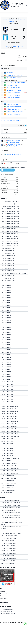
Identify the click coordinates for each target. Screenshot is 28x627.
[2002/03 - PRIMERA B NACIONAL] (14, 421)
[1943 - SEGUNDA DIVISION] (14, 268)
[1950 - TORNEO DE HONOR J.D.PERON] (14, 533)
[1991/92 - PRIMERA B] (14, 394)
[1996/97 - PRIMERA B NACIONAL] (14, 406)
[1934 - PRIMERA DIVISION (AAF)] (14, 246)
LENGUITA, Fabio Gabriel (14, 90)
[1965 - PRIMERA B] (14, 325)
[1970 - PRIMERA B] (14, 337)
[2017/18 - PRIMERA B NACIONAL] (14, 468)
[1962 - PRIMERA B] (14, 317)
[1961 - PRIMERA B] (14, 315)
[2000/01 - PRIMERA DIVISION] (14, 416)
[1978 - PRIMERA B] (14, 357)
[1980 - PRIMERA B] (14, 362)
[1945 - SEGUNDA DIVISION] (14, 275)
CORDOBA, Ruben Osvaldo (14, 78)
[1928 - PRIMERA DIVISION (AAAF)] (14, 231)
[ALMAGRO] (14, 29)
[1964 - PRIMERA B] (14, 322)
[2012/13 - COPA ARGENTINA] (14, 546)
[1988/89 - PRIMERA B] (14, 387)
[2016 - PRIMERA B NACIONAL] (14, 463)
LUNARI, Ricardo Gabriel (14, 92)
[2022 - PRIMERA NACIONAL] (14, 480)
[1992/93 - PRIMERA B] (14, 396)
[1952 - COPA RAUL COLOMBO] (14, 536)
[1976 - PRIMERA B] (14, 352)
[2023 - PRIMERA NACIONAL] (14, 483)
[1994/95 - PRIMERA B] (14, 401)
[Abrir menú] (26, 5)
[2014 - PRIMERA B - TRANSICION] (14, 458)
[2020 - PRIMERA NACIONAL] (14, 475)
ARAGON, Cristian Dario (13, 87)
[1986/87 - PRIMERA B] (14, 382)
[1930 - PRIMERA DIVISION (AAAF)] (14, 236)
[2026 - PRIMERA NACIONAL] (14, 490)
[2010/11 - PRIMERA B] (14, 443)
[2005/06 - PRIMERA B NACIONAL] (14, 429)
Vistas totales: (7, 613)
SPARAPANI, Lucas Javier (13, 95)
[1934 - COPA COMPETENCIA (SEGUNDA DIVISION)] (14, 523)
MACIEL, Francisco (11, 85)
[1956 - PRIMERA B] (14, 303)
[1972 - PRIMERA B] (14, 342)
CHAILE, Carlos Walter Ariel (14, 75)
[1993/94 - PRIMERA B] (14, 399)
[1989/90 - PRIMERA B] (14, 389)
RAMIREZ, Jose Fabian (13, 104)
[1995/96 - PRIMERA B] (14, 404)
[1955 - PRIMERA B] (14, 300)
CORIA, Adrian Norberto (13, 97)
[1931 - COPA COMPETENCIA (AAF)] (14, 520)
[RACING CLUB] (14, 37)
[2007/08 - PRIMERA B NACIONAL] (14, 434)
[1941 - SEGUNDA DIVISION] (14, 263)
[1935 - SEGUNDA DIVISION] (14, 248)
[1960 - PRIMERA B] (14, 313)
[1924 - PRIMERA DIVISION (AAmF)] (14, 221)
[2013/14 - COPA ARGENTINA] (14, 548)
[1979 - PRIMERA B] (14, 359)
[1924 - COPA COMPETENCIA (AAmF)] (14, 512)
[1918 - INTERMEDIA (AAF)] (14, 204)
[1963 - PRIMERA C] (14, 320)
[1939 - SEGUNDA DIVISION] (14, 258)
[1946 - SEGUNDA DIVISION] (14, 278)
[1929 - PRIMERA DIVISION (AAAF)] (14, 233)
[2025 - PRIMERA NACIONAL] (14, 488)
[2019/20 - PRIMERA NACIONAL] (14, 473)
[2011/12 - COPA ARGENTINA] (14, 543)
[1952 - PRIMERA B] (14, 293)
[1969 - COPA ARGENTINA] (14, 541)
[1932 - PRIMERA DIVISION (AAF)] (14, 241)
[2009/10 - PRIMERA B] (14, 438)
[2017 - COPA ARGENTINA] (14, 556)
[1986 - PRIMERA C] (14, 379)
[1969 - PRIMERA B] (14, 335)
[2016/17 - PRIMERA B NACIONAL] (14, 466)
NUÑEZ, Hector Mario (12, 109)
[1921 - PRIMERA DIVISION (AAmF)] (14, 214)
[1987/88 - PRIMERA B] (14, 384)
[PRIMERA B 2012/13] (14, 493)
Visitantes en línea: (8, 609)
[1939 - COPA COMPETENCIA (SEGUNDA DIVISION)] (14, 528)
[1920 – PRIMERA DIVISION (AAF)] (14, 211)
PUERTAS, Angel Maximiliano (14, 111)
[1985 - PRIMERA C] (14, 377)
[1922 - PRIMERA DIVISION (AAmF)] (14, 216)
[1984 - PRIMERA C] (14, 374)
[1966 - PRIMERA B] (14, 327)
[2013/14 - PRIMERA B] (14, 456)
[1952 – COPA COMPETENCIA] (14, 538)
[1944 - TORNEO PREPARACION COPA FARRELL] (14, 273)
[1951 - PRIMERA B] (14, 290)
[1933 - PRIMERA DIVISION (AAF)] (14, 243)
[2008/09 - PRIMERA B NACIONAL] (14, 436)
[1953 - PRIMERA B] (14, 295)
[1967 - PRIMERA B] (14, 330)
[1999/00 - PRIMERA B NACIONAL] (14, 414)
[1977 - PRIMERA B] (14, 354)
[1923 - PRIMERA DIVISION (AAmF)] (14, 219)
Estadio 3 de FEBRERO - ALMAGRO (14, 46)
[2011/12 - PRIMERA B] (14, 446)
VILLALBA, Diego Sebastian (14, 114)
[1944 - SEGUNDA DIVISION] (14, 271)
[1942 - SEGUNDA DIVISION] (14, 266)
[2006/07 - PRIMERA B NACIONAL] (14, 431)
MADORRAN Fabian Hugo (14, 154)
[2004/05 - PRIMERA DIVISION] (14, 426)
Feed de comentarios (5, 596)
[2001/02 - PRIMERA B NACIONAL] (14, 419)
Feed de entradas (4, 594)
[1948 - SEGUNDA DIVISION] (14, 283)
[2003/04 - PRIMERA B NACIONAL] (14, 424)
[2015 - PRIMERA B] (14, 461)
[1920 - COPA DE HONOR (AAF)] (14, 510)
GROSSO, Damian (12, 73)
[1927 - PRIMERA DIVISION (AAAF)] (14, 229)
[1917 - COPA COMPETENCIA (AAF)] (14, 500)
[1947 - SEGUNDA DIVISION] (14, 280)
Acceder (2, 591)
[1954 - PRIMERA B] (14, 298)
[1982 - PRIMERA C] (14, 367)
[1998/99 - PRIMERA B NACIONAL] (14, 411)
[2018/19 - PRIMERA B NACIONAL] (14, 471)
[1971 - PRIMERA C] (14, 340)
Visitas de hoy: (7, 611)
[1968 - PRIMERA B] (14, 332)
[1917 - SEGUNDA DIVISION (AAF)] (14, 201)
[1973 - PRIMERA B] (14, 345)
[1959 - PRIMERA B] (14, 310)
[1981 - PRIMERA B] (14, 364)
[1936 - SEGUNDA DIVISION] (14, 251)
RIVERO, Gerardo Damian (13, 106)
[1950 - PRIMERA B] (14, 288)
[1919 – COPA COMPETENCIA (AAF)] (14, 505)
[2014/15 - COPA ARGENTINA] (14, 551)
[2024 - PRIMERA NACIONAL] (14, 485)
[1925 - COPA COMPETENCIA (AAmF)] (14, 515)
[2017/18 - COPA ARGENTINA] (14, 558)
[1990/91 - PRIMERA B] (14, 392)
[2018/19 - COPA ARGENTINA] (14, 561)
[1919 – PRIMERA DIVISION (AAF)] (14, 206)
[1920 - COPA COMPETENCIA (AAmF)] (14, 508)
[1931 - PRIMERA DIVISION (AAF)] (14, 238)
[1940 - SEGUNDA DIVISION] (14, 261)
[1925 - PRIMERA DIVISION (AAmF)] (14, 224)
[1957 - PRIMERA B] (14, 305)
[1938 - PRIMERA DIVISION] (14, 256)
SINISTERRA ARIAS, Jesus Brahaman (16, 83)
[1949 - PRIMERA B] (14, 285)
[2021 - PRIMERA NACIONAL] (14, 478)
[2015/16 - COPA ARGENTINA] (14, 553)
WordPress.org (4, 598)
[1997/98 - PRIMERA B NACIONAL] (14, 409)
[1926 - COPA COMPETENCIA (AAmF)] (14, 517)
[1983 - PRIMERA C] (14, 369)
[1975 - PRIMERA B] (14, 350)
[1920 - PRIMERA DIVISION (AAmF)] (14, 209)
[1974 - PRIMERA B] (14, 347)
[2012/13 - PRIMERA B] (14, 448)
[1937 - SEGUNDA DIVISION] (14, 253)
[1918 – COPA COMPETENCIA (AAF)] (14, 503)
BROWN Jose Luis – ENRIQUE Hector (11, 120)
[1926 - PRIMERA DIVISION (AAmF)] (14, 226)
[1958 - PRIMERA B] (14, 308)
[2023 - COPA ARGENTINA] (14, 563)
